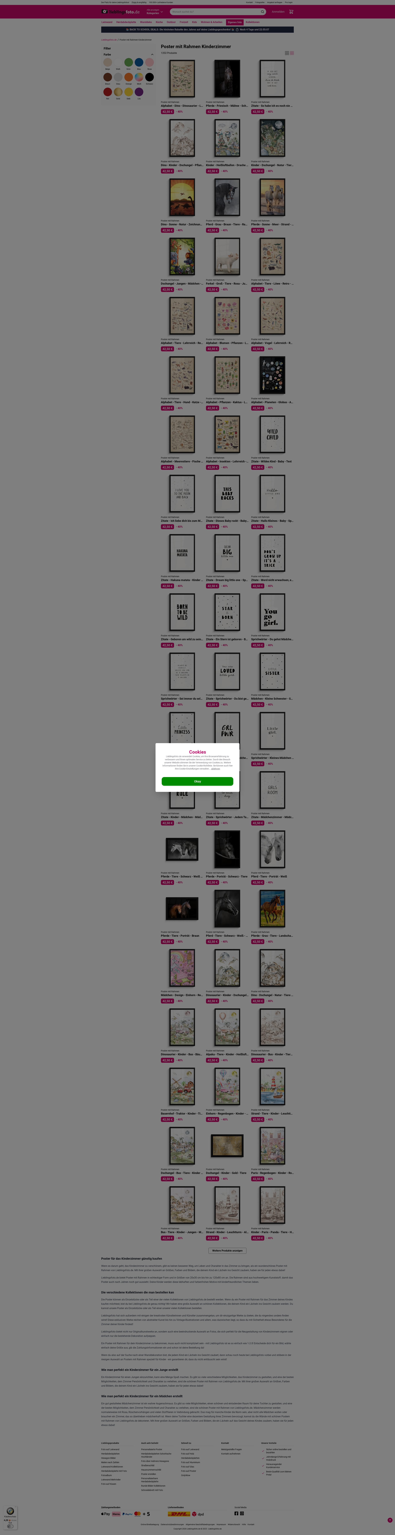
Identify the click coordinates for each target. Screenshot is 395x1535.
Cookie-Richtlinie (204, 765)
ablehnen (215, 769)
